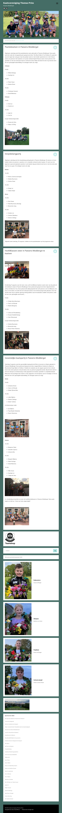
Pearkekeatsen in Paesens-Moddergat (21, 47)
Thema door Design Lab (27, 809)
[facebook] (4, 8)
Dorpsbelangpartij (13, 154)
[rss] (7, 8)
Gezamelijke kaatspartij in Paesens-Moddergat (25, 358)
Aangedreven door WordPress (12, 809)
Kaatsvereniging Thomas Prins (18, 3)
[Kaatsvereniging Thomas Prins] (31, 24)
